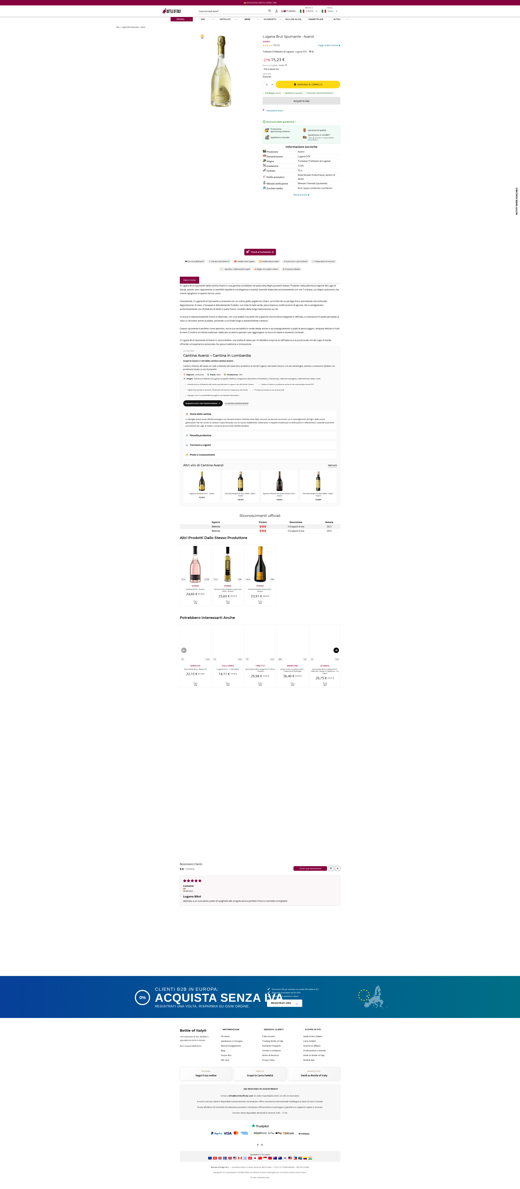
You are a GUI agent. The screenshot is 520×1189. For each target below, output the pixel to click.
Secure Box (226, 1055)
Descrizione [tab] (189, 280)
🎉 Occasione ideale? (291, 269)
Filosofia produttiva (200, 435)
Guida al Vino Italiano (312, 1036)
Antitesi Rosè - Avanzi (195, 589)
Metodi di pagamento (231, 1045)
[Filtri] (331, 868)
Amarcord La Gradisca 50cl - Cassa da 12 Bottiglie (292, 670)
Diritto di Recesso (270, 1055)
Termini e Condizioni (271, 1050)
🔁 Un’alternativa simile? (269, 261)
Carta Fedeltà (309, 1041)
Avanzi (266, 41)
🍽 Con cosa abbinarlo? (194, 261)
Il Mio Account (268, 1036)
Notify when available (516, 201)
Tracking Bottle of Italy (272, 1041)
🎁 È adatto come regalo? (244, 261)
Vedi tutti (332, 465)
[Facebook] (257, 1144)
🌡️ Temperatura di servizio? (323, 261)
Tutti (117, 27)
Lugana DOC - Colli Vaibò (228, 669)
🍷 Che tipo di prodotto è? (219, 261)
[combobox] (232, 11)
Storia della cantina (200, 413)
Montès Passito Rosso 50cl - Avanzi (260, 590)
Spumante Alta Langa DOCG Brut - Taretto (260, 670)
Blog (223, 1050)
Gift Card (225, 1060)
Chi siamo (225, 1036)
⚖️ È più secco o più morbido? (295, 261)
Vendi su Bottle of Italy (313, 1055)
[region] (221, 71)
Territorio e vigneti (200, 445)
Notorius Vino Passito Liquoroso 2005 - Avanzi (227, 590)
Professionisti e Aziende (314, 1050)
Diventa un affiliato (312, 1045)
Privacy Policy (268, 1060)
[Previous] (184, 650)
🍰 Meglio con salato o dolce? (266, 269)
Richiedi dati (308, 1060)
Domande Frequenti (271, 1045)
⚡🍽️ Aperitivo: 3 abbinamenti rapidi (235, 269)
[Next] (336, 650)
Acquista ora (301, 101)
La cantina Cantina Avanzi (236, 403)
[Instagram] (262, 1144)
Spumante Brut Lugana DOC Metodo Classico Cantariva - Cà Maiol (325, 671)
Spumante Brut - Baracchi (195, 669)
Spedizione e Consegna (232, 1041)
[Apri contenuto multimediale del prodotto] (221, 71)
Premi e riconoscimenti (202, 454)
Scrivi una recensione (310, 868)
